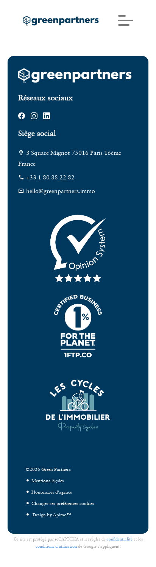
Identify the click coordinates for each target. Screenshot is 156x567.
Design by (51, 514)
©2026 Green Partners (48, 469)
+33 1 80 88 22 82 (50, 177)
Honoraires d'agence (51, 492)
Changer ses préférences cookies (62, 503)
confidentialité (120, 539)
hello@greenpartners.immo (60, 191)
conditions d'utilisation (56, 546)
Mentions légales (47, 480)
